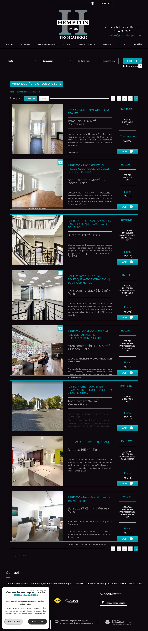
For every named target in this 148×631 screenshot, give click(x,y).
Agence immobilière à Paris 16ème (26, 92)
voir (125, 151)
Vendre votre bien (47, 44)
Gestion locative (86, 44)
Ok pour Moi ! (38, 621)
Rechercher (133, 61)
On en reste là (36, 590)
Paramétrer (14, 621)
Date (29, 98)
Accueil (10, 44)
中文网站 (138, 44)
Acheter (25, 44)
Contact (106, 3)
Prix (44, 98)
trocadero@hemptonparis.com (124, 35)
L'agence (106, 44)
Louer (66, 44)
